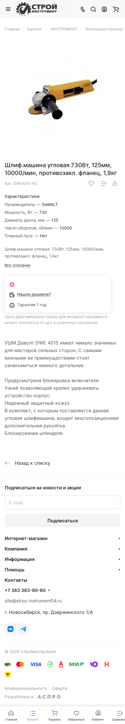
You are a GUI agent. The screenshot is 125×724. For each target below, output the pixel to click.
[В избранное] (91, 183)
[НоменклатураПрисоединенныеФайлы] (62, 98)
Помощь (14, 569)
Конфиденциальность (26, 688)
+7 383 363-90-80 (25, 590)
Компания (16, 549)
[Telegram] (23, 629)
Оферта (59, 688)
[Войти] (104, 9)
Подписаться (62, 521)
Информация (20, 559)
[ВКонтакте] (10, 629)
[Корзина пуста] (116, 9)
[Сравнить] (103, 183)
